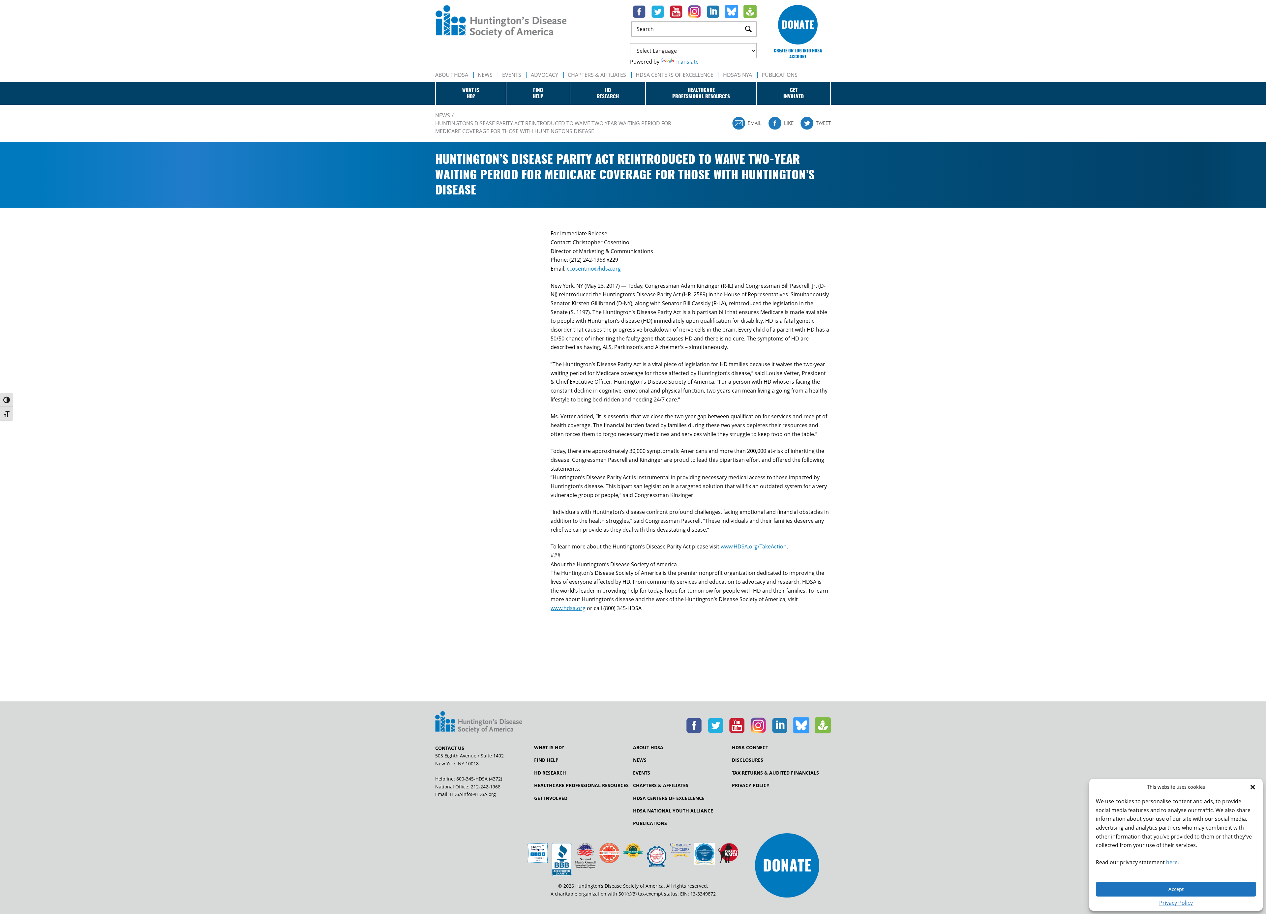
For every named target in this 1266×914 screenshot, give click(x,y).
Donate (798, 24)
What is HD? (549, 747)
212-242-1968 (485, 786)
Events (511, 74)
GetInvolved (793, 93)
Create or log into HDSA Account (798, 53)
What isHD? (470, 93)
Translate (687, 61)
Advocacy (544, 74)
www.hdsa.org (568, 608)
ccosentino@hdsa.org (594, 268)
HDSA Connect (750, 747)
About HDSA (451, 74)
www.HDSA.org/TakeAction (754, 546)
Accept (1176, 889)
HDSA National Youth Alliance (673, 810)
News (485, 74)
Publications (650, 823)
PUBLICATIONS (780, 74)
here (1172, 862)
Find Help (546, 760)
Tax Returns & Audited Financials (775, 773)
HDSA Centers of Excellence (674, 74)
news (442, 115)
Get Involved (550, 798)
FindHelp (538, 93)
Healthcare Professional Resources (581, 785)
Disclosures (747, 760)
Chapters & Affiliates (597, 74)
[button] (1253, 787)
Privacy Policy (1176, 902)
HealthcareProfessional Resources (701, 93)
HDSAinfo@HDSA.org (473, 794)
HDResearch (608, 93)
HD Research (550, 773)
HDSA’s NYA (737, 74)
